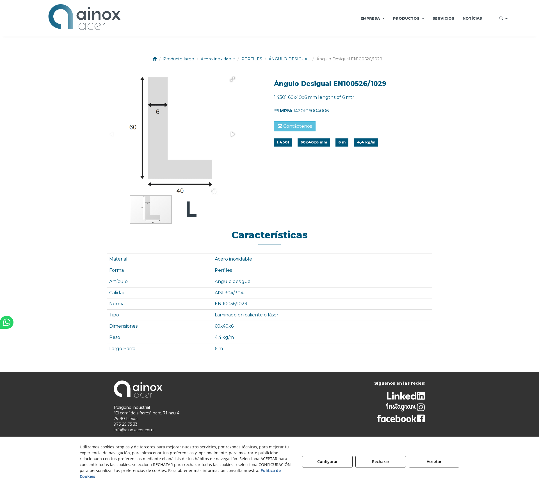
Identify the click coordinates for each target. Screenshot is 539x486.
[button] (84, 18)
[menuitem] (372, 18)
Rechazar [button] (380, 461)
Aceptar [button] (434, 461)
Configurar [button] (327, 461)
